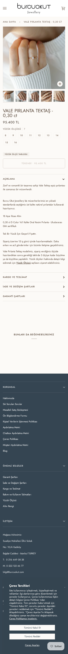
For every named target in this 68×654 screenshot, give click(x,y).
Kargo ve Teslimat (15, 277)
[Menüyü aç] (8, 8)
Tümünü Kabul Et (32, 627)
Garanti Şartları (14, 296)
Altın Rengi (8, 506)
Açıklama (9, 179)
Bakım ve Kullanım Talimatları (17, 494)
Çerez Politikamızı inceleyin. (23, 618)
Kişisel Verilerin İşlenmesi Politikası (20, 421)
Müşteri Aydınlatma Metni (15, 445)
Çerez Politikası (10, 439)
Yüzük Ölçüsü (10, 500)
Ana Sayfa (9, 21)
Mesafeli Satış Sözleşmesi (15, 410)
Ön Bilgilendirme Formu (15, 415)
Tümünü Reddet (32, 636)
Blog (5, 451)
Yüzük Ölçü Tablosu (16, 154)
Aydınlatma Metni (11, 427)
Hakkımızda (8, 398)
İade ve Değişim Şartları (19, 286)
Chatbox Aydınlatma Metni (16, 433)
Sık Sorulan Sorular (12, 404)
